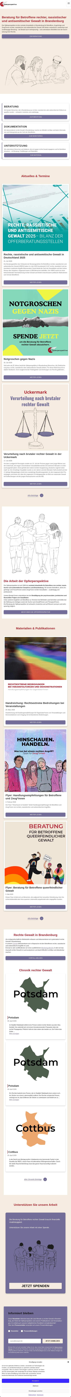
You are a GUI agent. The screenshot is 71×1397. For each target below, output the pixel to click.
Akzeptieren (35, 1381)
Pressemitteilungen (30, 1331)
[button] (68, 1362)
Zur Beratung (36, 36)
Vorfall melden (36, 958)
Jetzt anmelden (52, 1341)
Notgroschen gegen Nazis (19, 359)
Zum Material (36, 155)
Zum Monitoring (36, 136)
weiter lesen (36, 282)
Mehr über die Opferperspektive (35, 612)
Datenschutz (32, 1395)
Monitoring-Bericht (47, 948)
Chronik (15, 943)
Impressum (40, 1395)
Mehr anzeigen (14, 1033)
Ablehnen (35, 1386)
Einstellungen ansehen (35, 1391)
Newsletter (14, 1331)
